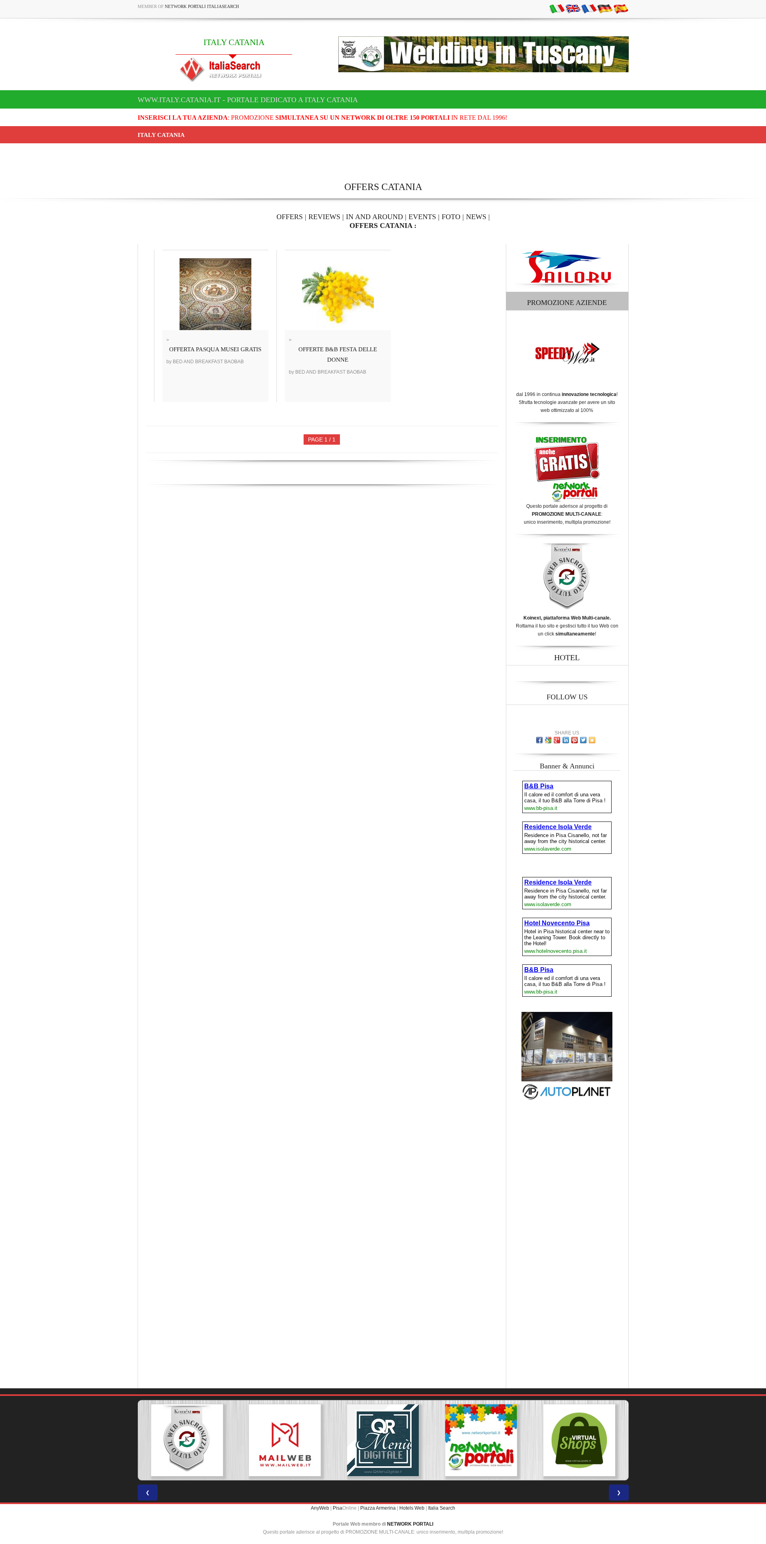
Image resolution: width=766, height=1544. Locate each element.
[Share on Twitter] (583, 740)
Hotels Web (411, 1508)
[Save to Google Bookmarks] (548, 740)
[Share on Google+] (557, 740)
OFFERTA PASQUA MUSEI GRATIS (215, 349)
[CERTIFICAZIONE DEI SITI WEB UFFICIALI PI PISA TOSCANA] (579, 1440)
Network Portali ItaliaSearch (202, 6)
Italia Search (441, 1508)
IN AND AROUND (374, 217)
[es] (621, 8)
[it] (557, 8)
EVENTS (422, 217)
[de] (605, 8)
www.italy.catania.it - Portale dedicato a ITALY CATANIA (248, 100)
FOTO (451, 217)
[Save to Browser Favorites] (592, 740)
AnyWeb (320, 1508)
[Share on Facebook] (539, 740)
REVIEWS (324, 217)
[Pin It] (574, 740)
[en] (573, 8)
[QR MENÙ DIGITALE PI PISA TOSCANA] (285, 1440)
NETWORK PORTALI (410, 1524)
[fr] (589, 8)
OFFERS (289, 217)
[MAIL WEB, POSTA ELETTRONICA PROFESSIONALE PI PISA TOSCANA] (187, 1440)
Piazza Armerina (378, 1508)
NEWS (476, 217)
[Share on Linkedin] (566, 740)
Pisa (337, 1508)
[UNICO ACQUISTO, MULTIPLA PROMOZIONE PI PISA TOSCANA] (383, 1440)
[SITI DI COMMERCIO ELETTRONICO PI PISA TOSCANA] (481, 1440)
